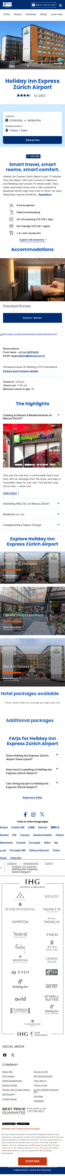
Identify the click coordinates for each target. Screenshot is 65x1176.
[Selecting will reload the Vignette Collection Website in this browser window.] (51, 908)
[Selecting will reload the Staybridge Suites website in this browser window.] (20, 1010)
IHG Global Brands (43, 1076)
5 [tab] (37, 66)
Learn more (10, 493)
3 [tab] (32, 66)
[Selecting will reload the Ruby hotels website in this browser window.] (20, 946)
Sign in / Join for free (45, 5)
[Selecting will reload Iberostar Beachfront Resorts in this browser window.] (20, 959)
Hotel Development (12, 1080)
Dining (43, 14)
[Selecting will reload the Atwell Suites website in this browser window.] (51, 997)
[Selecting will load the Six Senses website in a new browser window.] (20, 895)
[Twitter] (13, 1055)
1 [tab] (28, 66)
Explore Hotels (9, 1085)
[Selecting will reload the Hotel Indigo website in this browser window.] (51, 921)
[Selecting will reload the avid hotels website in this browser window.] (20, 997)
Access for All (40, 1071)
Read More (45, 194)
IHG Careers (8, 1076)
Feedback (39, 1101)
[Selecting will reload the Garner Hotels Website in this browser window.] (51, 985)
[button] (60, 5)
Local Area (56, 14)
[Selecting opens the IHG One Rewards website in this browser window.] (32, 1034)
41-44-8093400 (29, 352)
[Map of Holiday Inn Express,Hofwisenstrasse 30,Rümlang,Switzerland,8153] (28, 334)
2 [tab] (30, 66)
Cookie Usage (9, 1099)
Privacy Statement (41, 1147)
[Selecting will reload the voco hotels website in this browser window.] (51, 934)
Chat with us (40, 1080)
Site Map (38, 1096)
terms (36, 1142)
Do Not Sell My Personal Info (46, 1090)
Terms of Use (40, 1085)
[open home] (2, 867)
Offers (6, 14)
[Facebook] (5, 1055)
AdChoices (7, 1094)
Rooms (18, 14)
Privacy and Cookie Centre (16, 1089)
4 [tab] (35, 66)
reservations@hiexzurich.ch (28, 355)
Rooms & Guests (13, 126)
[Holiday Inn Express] (7, 4)
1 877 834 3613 (35, 1111)
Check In (9, 116)
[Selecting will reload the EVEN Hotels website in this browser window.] (20, 972)
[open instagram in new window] (31, 815)
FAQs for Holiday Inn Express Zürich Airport (32, 741)
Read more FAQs (32, 797)
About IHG (7, 1071)
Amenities (30, 14)
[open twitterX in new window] (40, 815)
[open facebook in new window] (24, 815)
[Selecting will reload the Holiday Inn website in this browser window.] (20, 985)
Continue (32, 1161)
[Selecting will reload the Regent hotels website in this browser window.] (51, 895)
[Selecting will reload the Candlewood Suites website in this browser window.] (32, 1023)
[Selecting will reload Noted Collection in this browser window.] (20, 934)
